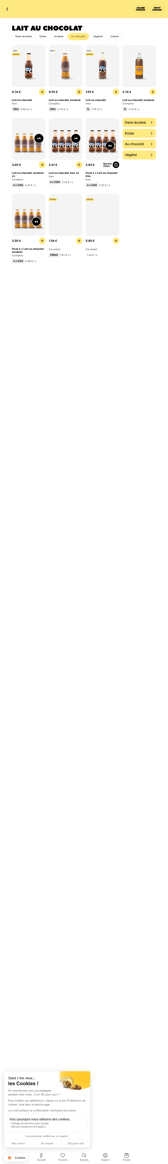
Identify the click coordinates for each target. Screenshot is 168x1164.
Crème (114, 36)
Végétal (98, 36)
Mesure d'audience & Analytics (28, 1126)
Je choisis (47, 1143)
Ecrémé (58, 36)
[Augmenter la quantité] (42, 92)
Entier (43, 36)
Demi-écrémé (23, 36)
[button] (16, 1158)
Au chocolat (78, 36)
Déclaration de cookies (63, 1110)
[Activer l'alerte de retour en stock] (116, 165)
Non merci (18, 1143)
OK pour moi (76, 1143)
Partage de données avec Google (30, 1123)
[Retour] (7, 9)
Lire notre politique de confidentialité (28, 1110)
